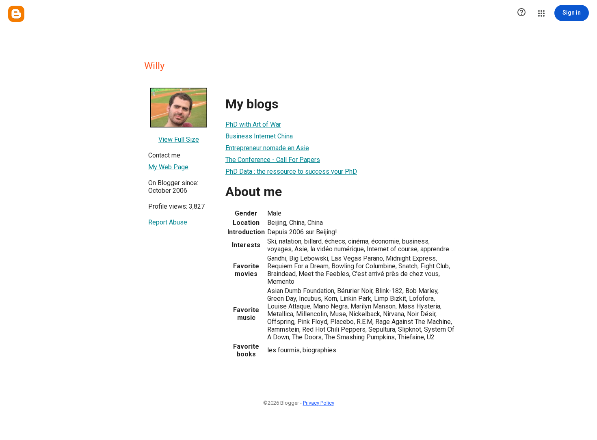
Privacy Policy (318, 403)
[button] (521, 13)
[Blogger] (16, 14)
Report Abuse (167, 222)
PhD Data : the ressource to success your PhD (291, 171)
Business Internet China (259, 136)
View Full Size (178, 139)
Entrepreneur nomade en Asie (267, 148)
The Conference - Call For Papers (272, 160)
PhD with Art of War (253, 124)
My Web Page (168, 167)
